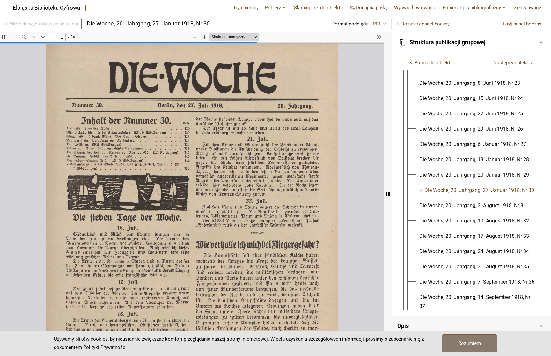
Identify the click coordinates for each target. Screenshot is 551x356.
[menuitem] (469, 83)
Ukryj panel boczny (521, 24)
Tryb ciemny (246, 8)
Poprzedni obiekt (432, 63)
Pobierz (273, 8)
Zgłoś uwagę (527, 8)
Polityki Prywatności (105, 347)
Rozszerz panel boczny (425, 24)
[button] (471, 42)
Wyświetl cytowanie (415, 8)
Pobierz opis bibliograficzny (472, 8)
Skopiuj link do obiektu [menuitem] (318, 8)
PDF (377, 24)
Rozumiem (469, 343)
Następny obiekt (510, 63)
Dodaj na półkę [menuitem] (372, 8)
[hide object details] (388, 194)
